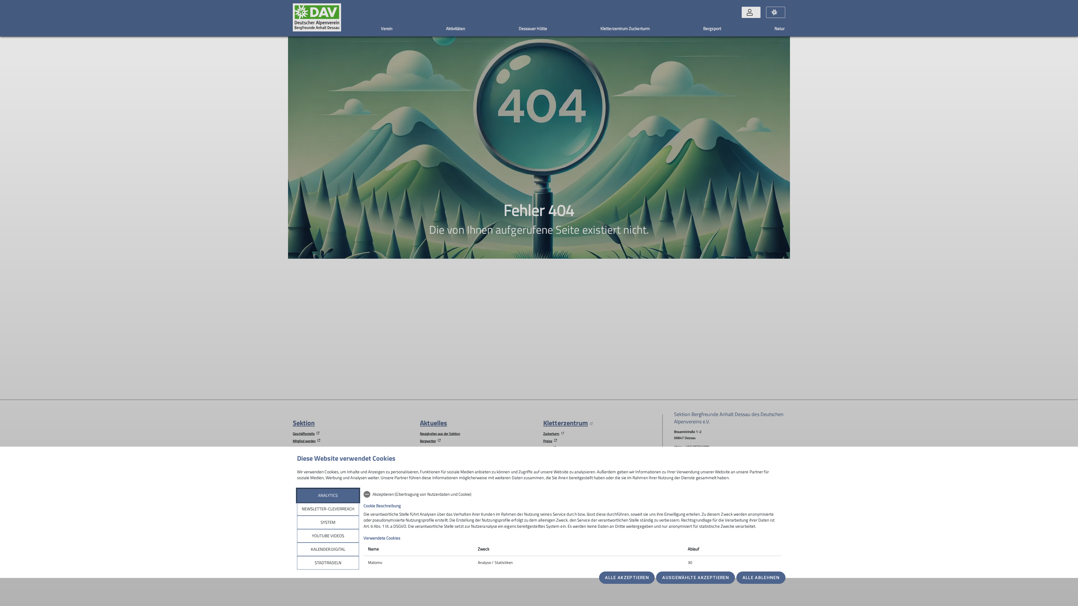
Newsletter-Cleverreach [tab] (328, 509)
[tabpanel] (572, 529)
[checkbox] (572, 494)
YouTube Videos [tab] (328, 535)
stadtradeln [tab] (328, 562)
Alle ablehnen (761, 577)
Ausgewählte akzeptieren (695, 577)
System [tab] (328, 522)
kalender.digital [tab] (328, 549)
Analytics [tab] (328, 495)
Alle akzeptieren (627, 577)
